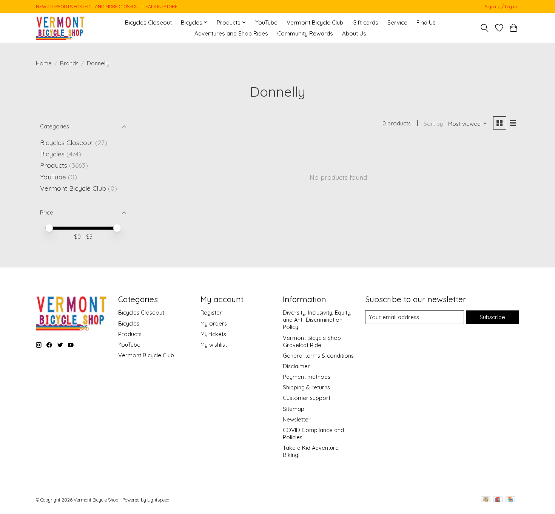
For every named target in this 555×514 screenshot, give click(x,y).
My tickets (213, 334)
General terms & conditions (318, 355)
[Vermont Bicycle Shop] (60, 27)
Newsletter (297, 419)
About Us (354, 33)
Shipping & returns (306, 387)
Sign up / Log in (501, 6)
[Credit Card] (510, 499)
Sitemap (293, 408)
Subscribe (492, 317)
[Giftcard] (498, 499)
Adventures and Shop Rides (231, 33)
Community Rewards (305, 33)
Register (211, 312)
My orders (213, 323)
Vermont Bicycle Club (315, 22)
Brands (69, 63)
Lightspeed (158, 500)
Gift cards (365, 22)
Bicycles (52, 154)
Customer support (306, 397)
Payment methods (306, 376)
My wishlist (213, 344)
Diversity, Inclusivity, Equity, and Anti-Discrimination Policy (317, 319)
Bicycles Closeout (148, 22)
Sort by (433, 123)
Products (53, 165)
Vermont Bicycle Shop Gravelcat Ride (312, 341)
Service (397, 22)
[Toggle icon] (484, 28)
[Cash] (485, 499)
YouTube (266, 22)
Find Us (426, 22)
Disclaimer (296, 366)
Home (44, 63)
